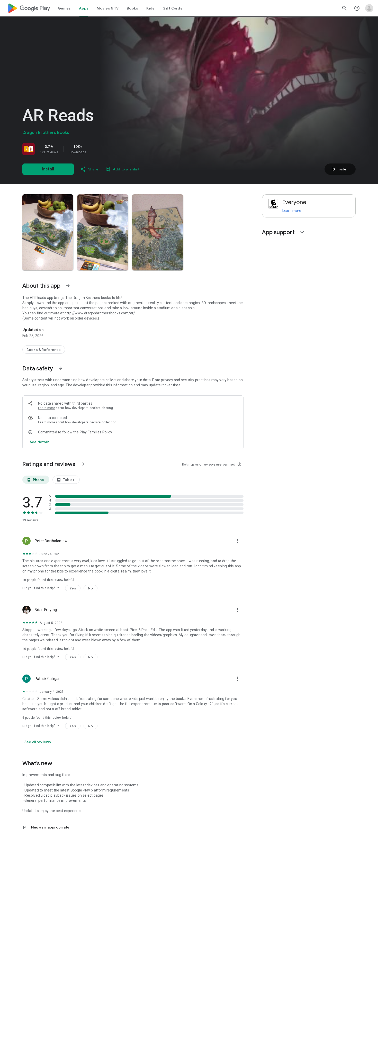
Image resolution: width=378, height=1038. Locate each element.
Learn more (46, 408)
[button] (47, 232)
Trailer (339, 169)
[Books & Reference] (43, 349)
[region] (94, 149)
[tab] (64, 8)
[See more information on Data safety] (60, 368)
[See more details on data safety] (40, 442)
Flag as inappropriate (45, 827)
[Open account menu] (369, 8)
